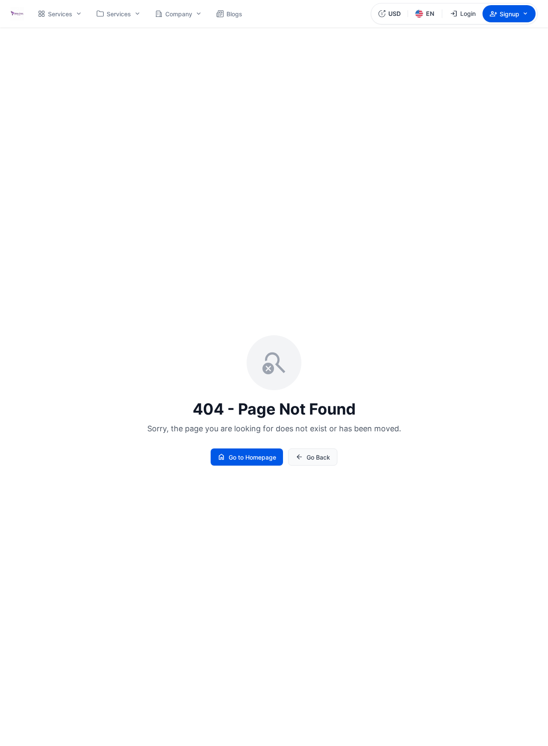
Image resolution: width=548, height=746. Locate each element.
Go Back (312, 457)
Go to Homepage (246, 457)
